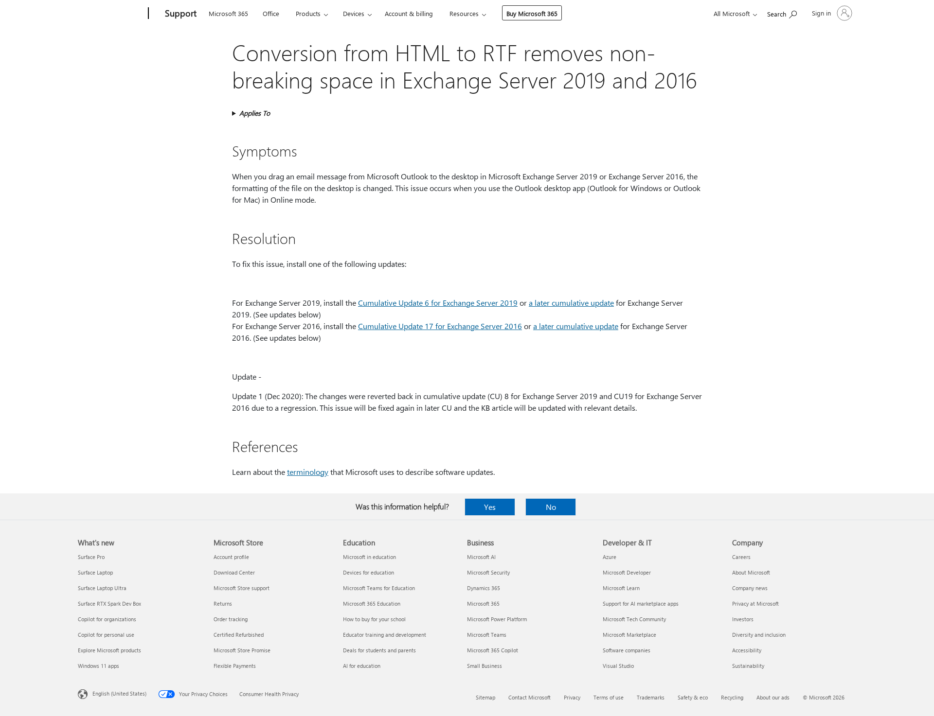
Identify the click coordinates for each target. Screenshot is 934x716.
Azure (609, 556)
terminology (307, 472)
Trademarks (651, 697)
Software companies (626, 650)
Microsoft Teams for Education (379, 588)
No (551, 507)
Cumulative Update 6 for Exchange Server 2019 (438, 302)
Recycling (732, 697)
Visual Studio (618, 665)
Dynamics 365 (483, 588)
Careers (741, 556)
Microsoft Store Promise (242, 650)
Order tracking (231, 619)
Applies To (254, 113)
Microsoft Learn (621, 588)
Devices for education (368, 572)
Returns (223, 603)
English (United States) (119, 693)
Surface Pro (91, 556)
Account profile (231, 556)
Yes (490, 507)
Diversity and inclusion (759, 634)
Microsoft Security (488, 572)
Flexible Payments (235, 665)
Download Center (234, 572)
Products (308, 13)
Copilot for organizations (107, 619)
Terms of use (608, 697)
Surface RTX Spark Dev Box (109, 603)
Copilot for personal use (106, 634)
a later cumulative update (571, 302)
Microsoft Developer (627, 572)
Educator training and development (384, 634)
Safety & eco (693, 697)
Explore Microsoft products (109, 650)
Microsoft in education (369, 556)
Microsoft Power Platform (497, 619)
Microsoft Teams (486, 634)
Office (271, 13)
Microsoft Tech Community (634, 619)
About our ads (773, 697)
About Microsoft (751, 572)
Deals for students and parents (379, 650)
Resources (464, 13)
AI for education (361, 665)
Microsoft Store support (241, 588)
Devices (353, 13)
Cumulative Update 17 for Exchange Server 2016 (440, 326)
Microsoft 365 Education (371, 603)
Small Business (484, 665)
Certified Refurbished (239, 634)
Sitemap (485, 697)
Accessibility (746, 650)
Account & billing (409, 13)
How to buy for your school (374, 619)
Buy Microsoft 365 (531, 13)
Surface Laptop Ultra (102, 588)
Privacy (572, 697)
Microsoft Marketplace (629, 634)
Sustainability (748, 665)
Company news (750, 588)
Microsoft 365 (228, 13)
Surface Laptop (95, 572)
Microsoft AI (481, 556)
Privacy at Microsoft (755, 603)
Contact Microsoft (529, 697)
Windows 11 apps (98, 665)
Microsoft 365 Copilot (492, 650)
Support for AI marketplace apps (641, 603)
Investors (743, 619)
